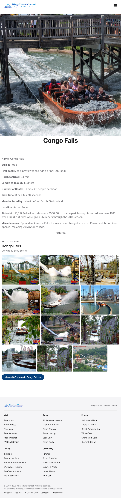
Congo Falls (11, 246)
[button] (115, 5)
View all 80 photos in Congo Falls (23, 377)
